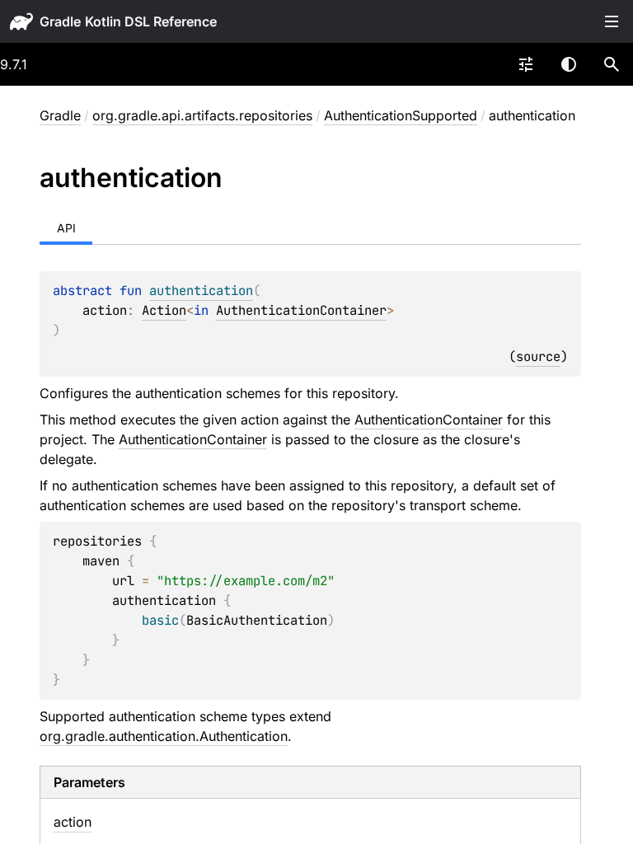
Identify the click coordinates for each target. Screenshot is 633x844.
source (538, 356)
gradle (60, 21)
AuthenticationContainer (301, 310)
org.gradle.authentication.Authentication (164, 736)
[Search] (611, 64)
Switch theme (568, 64)
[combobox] (525, 64)
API (66, 228)
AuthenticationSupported (400, 115)
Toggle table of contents (611, 21)
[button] (611, 64)
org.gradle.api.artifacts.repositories (202, 115)
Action (164, 310)
